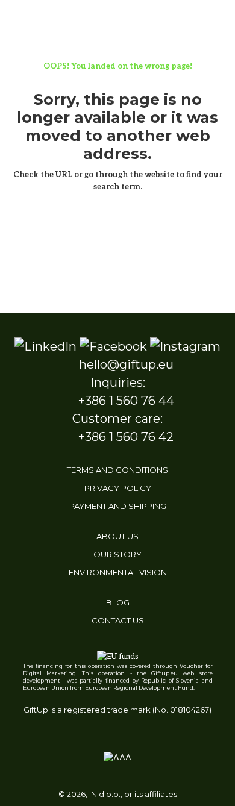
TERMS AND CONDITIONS (117, 470)
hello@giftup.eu (126, 364)
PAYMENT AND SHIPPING (117, 506)
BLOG (118, 602)
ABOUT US (117, 536)
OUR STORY (117, 554)
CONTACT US (118, 620)
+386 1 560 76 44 (126, 400)
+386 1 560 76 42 (126, 437)
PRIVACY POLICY (117, 488)
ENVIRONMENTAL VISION (118, 572)
